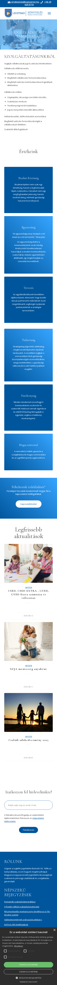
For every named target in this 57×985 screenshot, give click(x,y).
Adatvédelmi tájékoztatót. (42, 517)
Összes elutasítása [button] (28, 972)
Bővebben (18, 946)
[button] (28, 977)
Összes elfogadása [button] (28, 964)
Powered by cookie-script (28, 982)
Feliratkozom (28, 526)
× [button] (54, 930)
